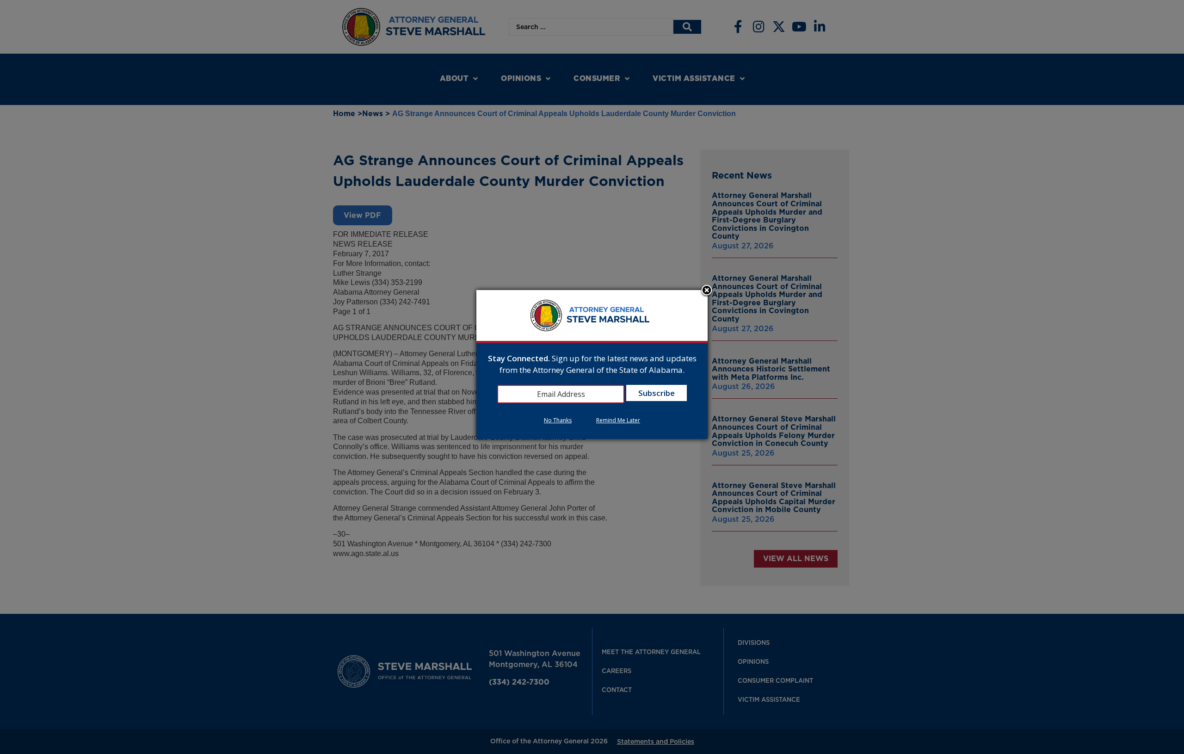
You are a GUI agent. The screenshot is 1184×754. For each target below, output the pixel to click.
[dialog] (592, 364)
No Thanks (558, 420)
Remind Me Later (618, 420)
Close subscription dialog (707, 291)
